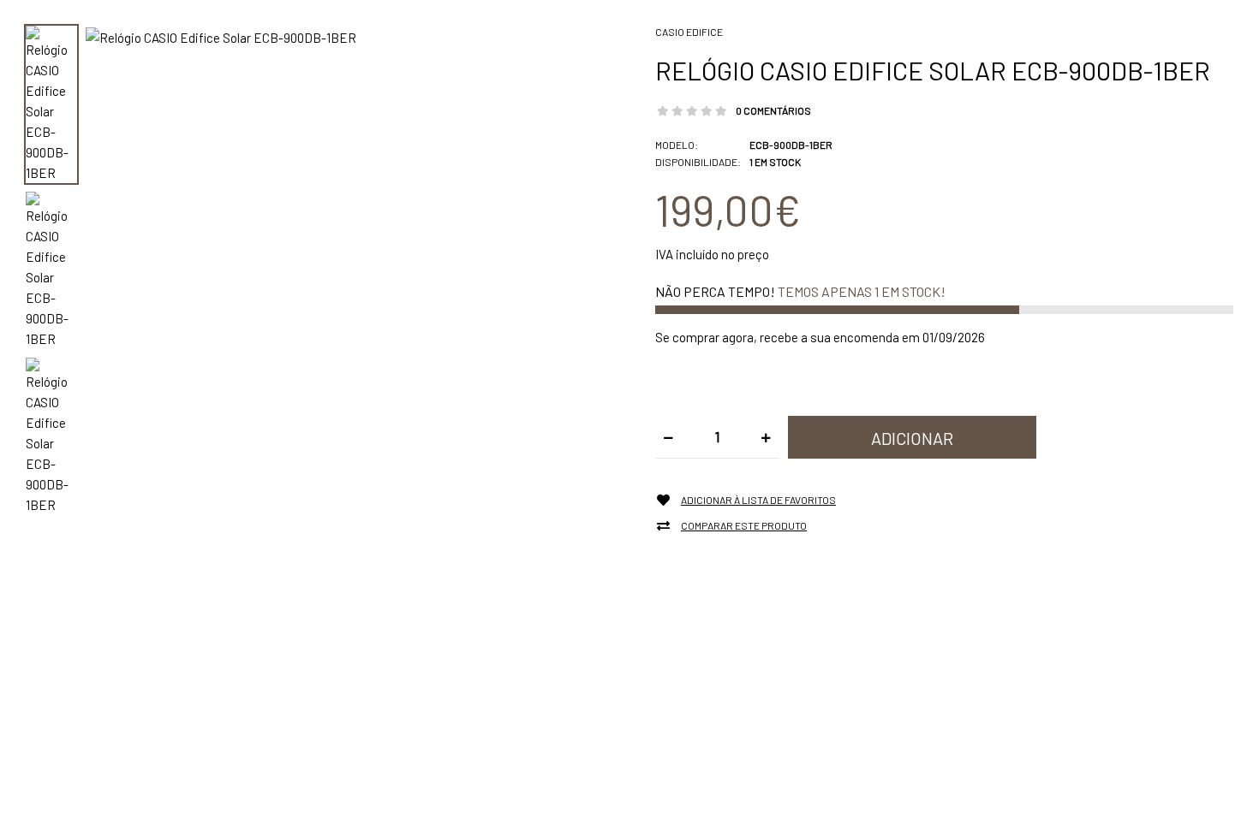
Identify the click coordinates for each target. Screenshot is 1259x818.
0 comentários (773, 110)
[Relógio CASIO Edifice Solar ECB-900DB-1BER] (221, 36)
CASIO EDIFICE (689, 32)
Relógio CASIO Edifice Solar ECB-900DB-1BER (932, 70)
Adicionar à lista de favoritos (758, 500)
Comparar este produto (744, 525)
